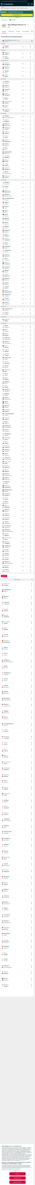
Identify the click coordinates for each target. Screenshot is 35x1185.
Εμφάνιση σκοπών (17, 1182)
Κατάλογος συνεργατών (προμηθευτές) (11, 1169)
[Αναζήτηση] (28, 4)
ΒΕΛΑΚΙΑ (5, 20)
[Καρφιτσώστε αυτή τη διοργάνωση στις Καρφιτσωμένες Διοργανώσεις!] (28, 24)
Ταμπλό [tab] (4, 576)
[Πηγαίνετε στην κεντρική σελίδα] (8, 4)
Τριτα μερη (23, 1160)
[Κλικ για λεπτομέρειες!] (17, 47)
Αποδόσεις (11, 31)
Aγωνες (18, 31)
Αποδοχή (17, 1173)
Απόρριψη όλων (17, 1178)
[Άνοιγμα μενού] (32, 4)
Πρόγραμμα (25, 31)
